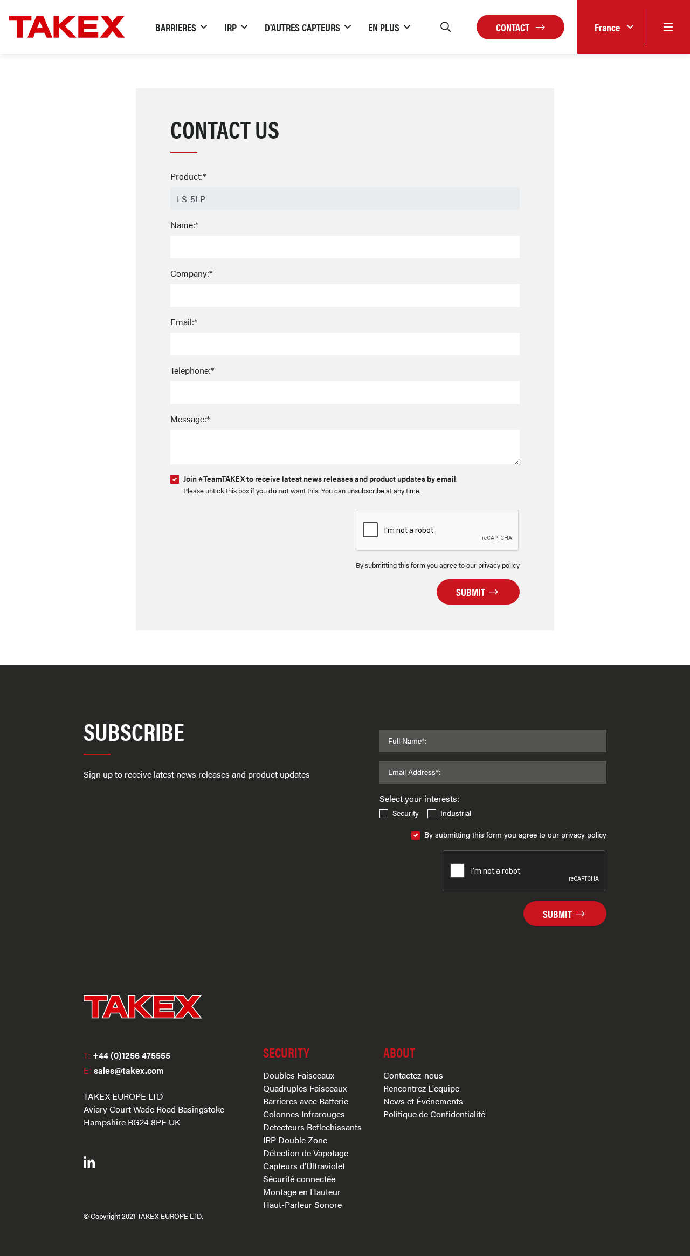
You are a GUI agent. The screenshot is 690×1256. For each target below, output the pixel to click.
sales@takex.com (124, 1070)
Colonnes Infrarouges (304, 1114)
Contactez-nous (413, 1075)
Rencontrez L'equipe (421, 1088)
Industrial (455, 812)
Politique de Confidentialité (434, 1114)
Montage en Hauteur (302, 1191)
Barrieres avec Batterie (305, 1101)
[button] (181, 27)
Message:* (190, 419)
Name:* (184, 224)
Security (405, 812)
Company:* (191, 273)
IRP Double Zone (295, 1140)
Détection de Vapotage (305, 1153)
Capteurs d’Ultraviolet (304, 1165)
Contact (514, 27)
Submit (471, 591)
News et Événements (423, 1101)
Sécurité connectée (299, 1178)
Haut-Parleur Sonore (302, 1204)
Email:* (183, 321)
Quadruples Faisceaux (305, 1088)
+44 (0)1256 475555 (127, 1055)
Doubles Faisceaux (298, 1075)
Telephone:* (192, 370)
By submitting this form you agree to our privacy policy (515, 834)
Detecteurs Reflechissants (312, 1127)
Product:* (188, 176)
